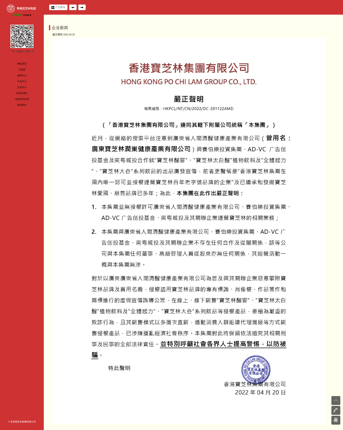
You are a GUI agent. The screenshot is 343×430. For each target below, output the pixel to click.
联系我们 (22, 105)
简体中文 (17, 15)
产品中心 (22, 81)
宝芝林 (21, 69)
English (27, 15)
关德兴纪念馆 (22, 99)
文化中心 (22, 87)
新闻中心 (22, 75)
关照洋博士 (22, 93)
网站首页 (22, 63)
